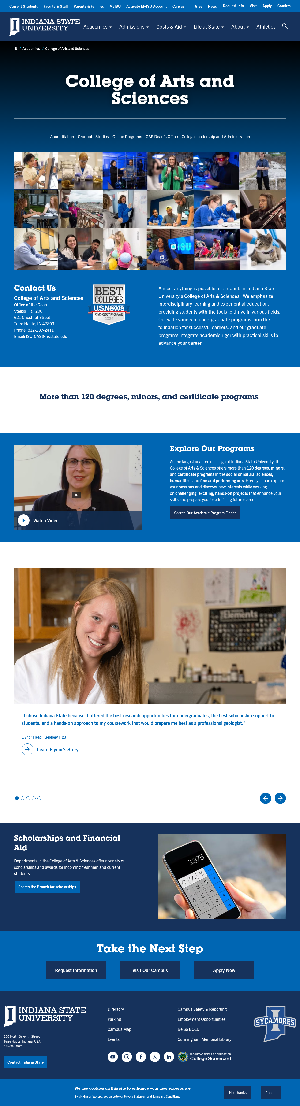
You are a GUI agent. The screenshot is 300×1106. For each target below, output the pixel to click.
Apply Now (224, 970)
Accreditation (62, 136)
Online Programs (127, 136)
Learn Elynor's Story (51, 749)
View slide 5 (39, 798)
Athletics (266, 26)
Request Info (233, 5)
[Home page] (16, 49)
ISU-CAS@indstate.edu (46, 336)
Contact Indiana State (26, 1062)
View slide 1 (17, 798)
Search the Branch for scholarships (47, 886)
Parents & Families (89, 6)
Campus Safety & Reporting (202, 1009)
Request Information (76, 970)
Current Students (23, 6)
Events (114, 1039)
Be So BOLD (188, 1029)
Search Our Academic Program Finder (205, 512)
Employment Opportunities (201, 1019)
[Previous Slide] (265, 798)
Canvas (178, 6)
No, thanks (238, 1092)
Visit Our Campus (150, 970)
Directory (116, 1009)
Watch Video (38, 523)
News (212, 6)
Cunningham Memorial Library (204, 1039)
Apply (267, 5)
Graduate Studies (93, 136)
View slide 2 (22, 798)
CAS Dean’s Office (162, 136)
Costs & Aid (169, 26)
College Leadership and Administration (216, 136)
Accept (271, 1092)
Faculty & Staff (56, 6)
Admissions (132, 26)
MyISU (115, 6)
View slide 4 (33, 798)
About (238, 26)
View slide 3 (28, 798)
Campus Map (119, 1029)
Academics (95, 26)
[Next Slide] (280, 798)
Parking (114, 1019)
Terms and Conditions (166, 1096)
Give (198, 6)
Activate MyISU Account (146, 6)
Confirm (284, 5)
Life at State (207, 26)
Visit (253, 5)
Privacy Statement (135, 1096)
